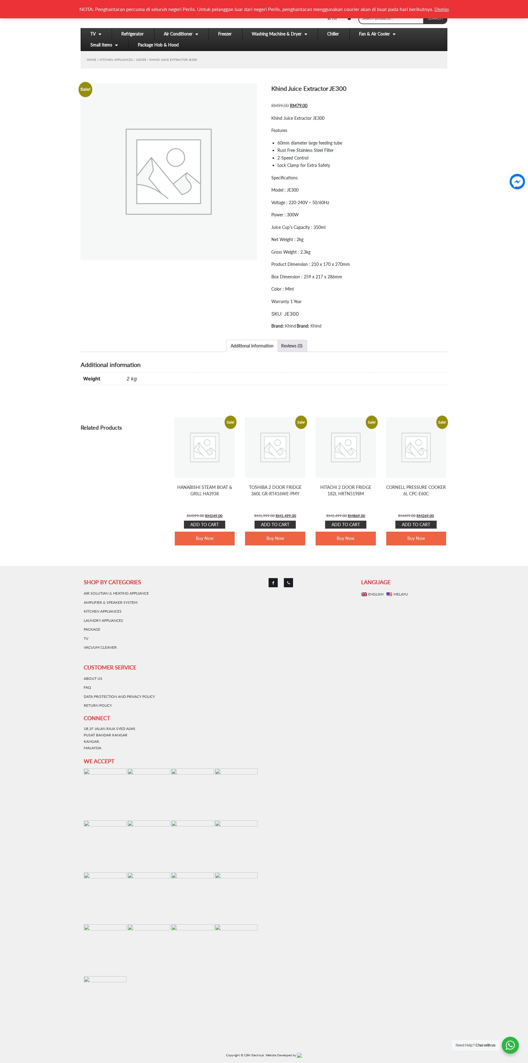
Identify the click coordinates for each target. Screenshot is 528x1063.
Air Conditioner (178, 33)
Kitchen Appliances (116, 59)
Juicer (141, 59)
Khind (290, 325)
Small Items (101, 44)
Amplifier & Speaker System (111, 602)
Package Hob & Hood (158, 44)
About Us (93, 678)
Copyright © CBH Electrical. (245, 1055)
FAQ (87, 687)
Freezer (225, 33)
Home (91, 59)
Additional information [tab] (252, 345)
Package (92, 629)
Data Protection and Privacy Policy (119, 696)
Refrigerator (132, 33)
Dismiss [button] (442, 9)
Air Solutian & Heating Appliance (116, 593)
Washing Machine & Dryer (277, 33)
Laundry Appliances (103, 620)
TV (93, 33)
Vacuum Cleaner (100, 647)
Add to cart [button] (204, 524)
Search (435, 18)
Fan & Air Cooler (374, 33)
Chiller (333, 33)
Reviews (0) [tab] (291, 345)
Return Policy (98, 705)
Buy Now (205, 538)
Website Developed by (281, 1055)
